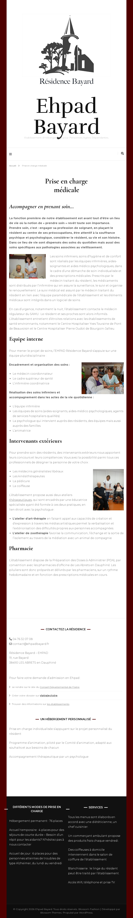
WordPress (85, 912)
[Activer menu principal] (11, 154)
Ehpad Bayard (66, 116)
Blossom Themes (50, 912)
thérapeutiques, (20, 500)
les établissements (58, 704)
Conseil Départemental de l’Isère (59, 687)
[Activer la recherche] (122, 153)
